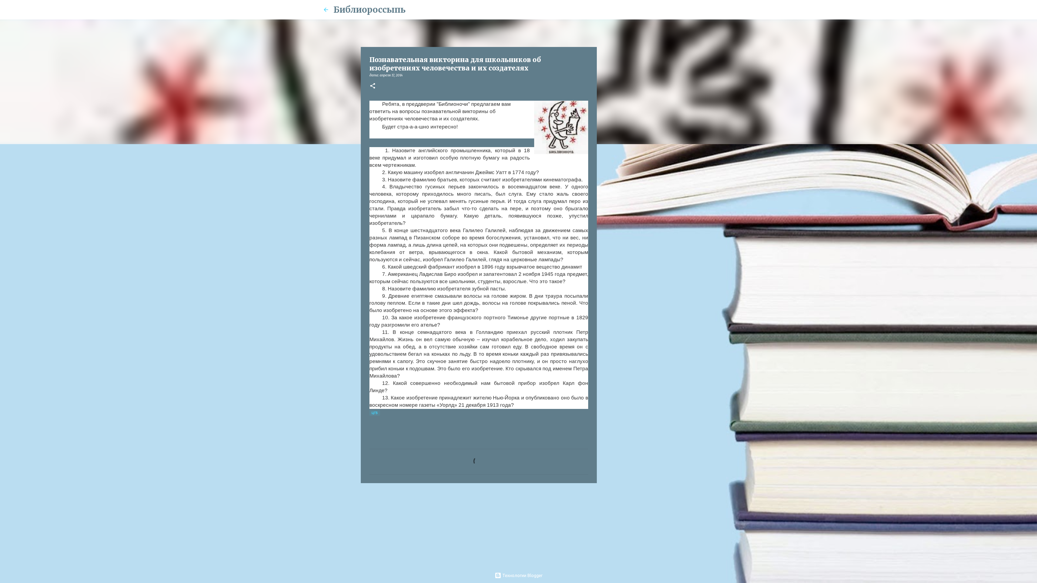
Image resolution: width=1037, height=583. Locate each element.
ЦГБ (375, 413)
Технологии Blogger (522, 575)
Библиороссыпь (370, 9)
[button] (372, 86)
